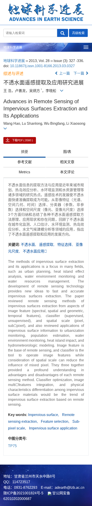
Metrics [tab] (24, 172)
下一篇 (79, 73)
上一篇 (64, 73)
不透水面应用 (35, 251)
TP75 (12, 446)
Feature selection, (55, 421)
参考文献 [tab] (24, 162)
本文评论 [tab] (67, 172)
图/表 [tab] (67, 152)
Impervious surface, (44, 415)
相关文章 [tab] (67, 162)
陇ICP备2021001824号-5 (23, 493)
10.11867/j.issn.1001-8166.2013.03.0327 (42, 66)
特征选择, (65, 245)
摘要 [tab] (24, 152)
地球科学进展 (12, 47)
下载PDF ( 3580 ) (22, 140)
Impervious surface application (53, 428)
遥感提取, (47, 245)
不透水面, (29, 245)
